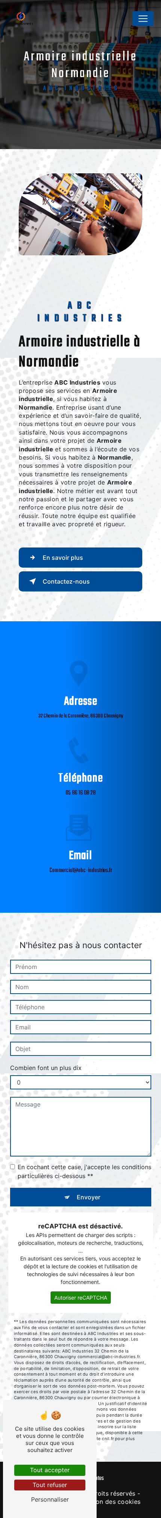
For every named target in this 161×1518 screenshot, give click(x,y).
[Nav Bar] (143, 18)
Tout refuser (50, 1485)
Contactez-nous (66, 581)
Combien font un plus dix (46, 1068)
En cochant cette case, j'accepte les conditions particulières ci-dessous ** (84, 1171)
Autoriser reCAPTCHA (80, 1297)
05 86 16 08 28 (80, 793)
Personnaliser (50, 1499)
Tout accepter (50, 1470)
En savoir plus (63, 557)
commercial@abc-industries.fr (80, 870)
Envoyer (88, 1197)
